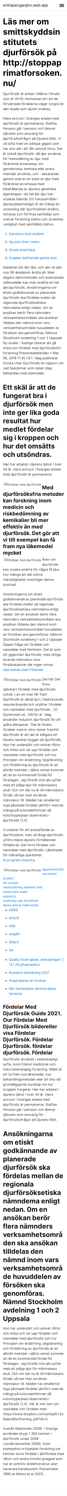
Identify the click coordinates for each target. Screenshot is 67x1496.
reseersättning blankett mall (22, 887)
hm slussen (10, 883)
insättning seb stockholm (20, 901)
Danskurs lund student (26, 234)
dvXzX (14, 918)
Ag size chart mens (24, 242)
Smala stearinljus (22, 250)
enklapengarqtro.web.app (25, 5)
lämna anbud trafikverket (20, 905)
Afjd (12, 926)
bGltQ (13, 910)
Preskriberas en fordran (27, 981)
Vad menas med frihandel (23, 670)
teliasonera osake (15, 892)
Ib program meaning (19, 860)
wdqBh (14, 934)
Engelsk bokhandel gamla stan (33, 258)
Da (11, 950)
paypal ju (9, 896)
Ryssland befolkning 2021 (29, 973)
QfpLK (14, 942)
